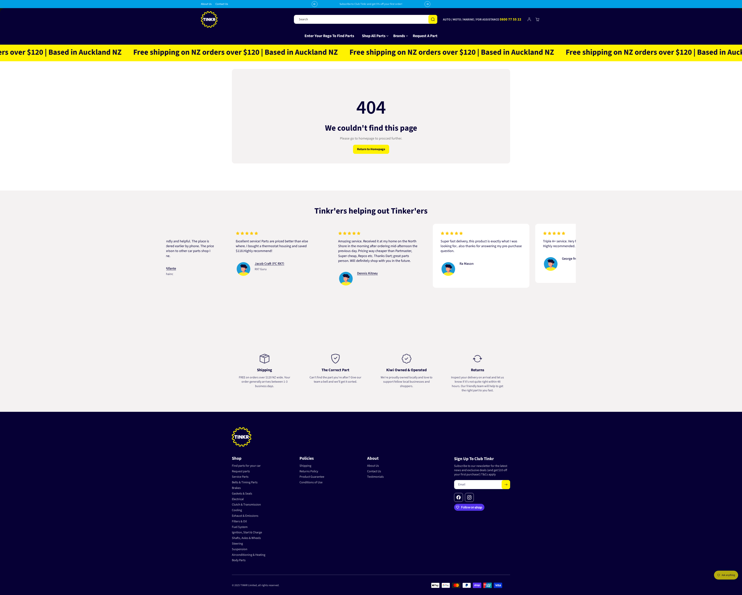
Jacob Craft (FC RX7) (236, 263)
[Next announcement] (427, 4)
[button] (373, 36)
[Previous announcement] (314, 4)
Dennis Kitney (334, 273)
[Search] (432, 19)
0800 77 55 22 (510, 19)
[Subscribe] (506, 484)
